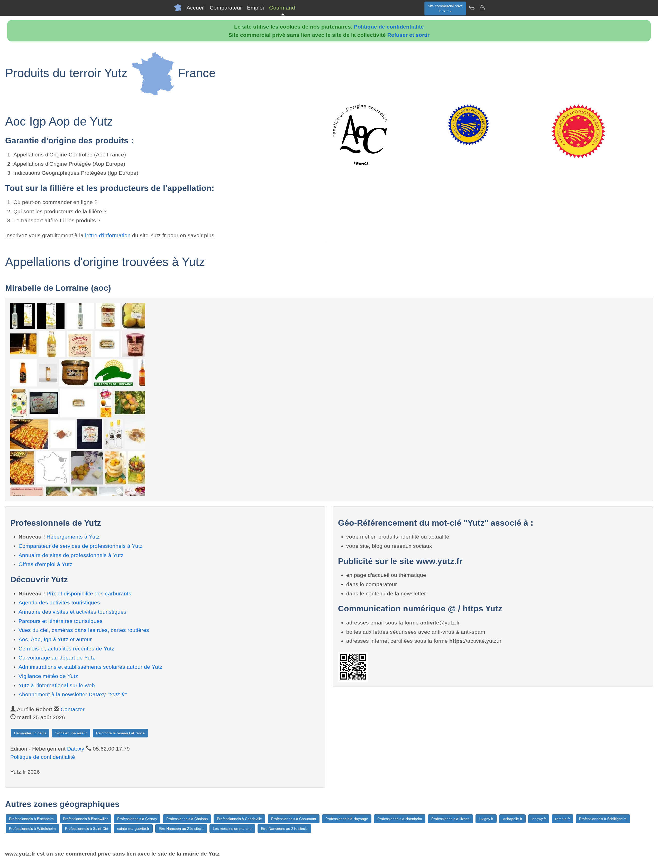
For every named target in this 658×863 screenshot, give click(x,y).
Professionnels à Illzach (450, 819)
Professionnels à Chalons (187, 819)
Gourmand (282, 8)
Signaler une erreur (71, 733)
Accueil (196, 8)
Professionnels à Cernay (137, 819)
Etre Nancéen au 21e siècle (181, 828)
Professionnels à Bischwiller (85, 819)
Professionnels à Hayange (346, 819)
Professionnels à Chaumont (293, 819)
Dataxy (75, 749)
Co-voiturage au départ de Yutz (57, 658)
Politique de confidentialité (389, 27)
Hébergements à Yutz (73, 537)
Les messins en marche (232, 828)
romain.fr (562, 819)
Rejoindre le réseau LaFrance (120, 733)
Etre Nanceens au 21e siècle (284, 828)
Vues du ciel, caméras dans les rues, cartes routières (84, 630)
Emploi (255, 8)
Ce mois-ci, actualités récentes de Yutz (66, 648)
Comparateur (226, 8)
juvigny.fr (486, 819)
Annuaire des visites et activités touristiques (72, 612)
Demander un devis (30, 733)
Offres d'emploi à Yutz (45, 564)
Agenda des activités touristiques (59, 602)
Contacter (73, 709)
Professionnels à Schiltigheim (603, 819)
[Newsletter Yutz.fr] (472, 7)
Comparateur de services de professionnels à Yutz (81, 546)
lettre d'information (108, 235)
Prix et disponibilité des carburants (89, 593)
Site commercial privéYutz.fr (445, 8)
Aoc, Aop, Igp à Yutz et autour (55, 639)
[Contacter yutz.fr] (482, 7)
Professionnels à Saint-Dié (86, 828)
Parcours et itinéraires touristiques (61, 621)
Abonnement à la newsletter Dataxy (73, 694)
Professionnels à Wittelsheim (32, 828)
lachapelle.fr (512, 819)
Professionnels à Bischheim (31, 819)
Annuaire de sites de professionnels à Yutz (71, 555)
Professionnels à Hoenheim (399, 819)
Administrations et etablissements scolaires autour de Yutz (90, 667)
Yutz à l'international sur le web (57, 685)
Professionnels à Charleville (239, 819)
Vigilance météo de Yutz (48, 676)
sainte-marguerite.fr (133, 828)
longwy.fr (539, 819)
